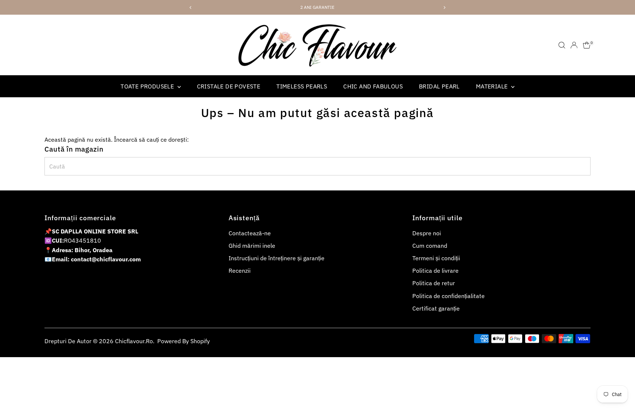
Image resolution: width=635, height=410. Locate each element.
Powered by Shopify (183, 341)
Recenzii (240, 270)
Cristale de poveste (229, 86)
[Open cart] (587, 45)
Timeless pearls (301, 86)
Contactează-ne (250, 233)
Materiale (492, 86)
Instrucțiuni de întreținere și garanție (276, 258)
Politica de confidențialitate (448, 296)
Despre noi (426, 233)
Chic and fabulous (373, 86)
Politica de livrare (435, 270)
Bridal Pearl (439, 86)
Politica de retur (433, 283)
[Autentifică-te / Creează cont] (574, 45)
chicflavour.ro (134, 341)
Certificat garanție (436, 308)
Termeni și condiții (436, 258)
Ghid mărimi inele (252, 245)
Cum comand (429, 245)
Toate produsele (148, 86)
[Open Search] (562, 45)
